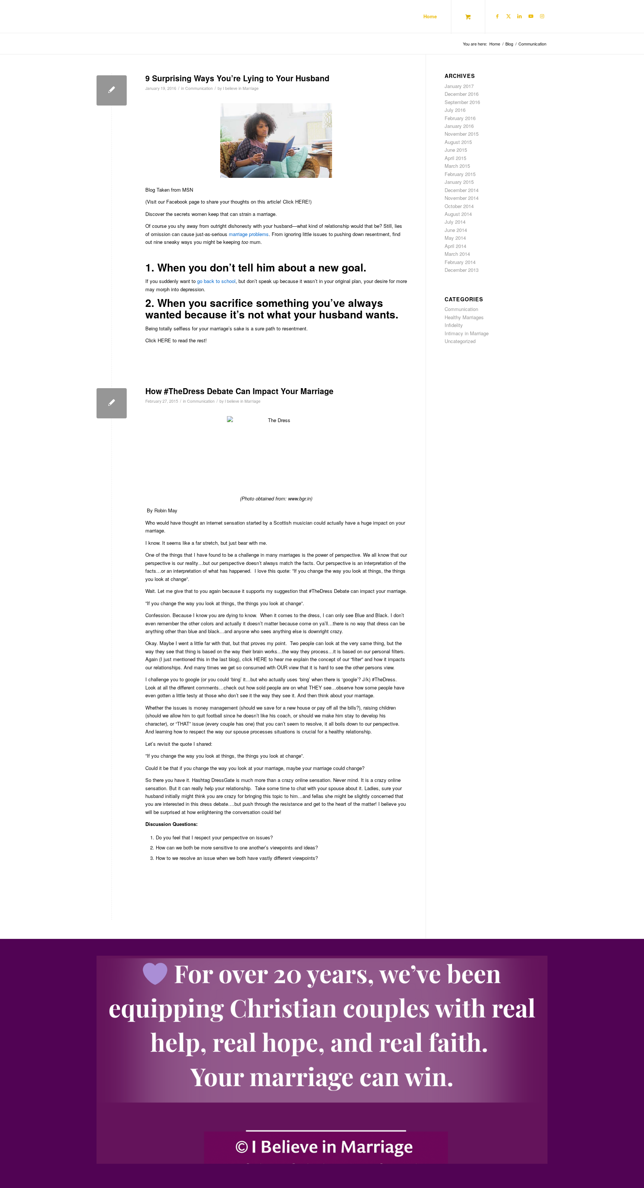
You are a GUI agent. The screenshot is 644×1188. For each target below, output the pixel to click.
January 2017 (459, 85)
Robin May (165, 510)
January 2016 (459, 125)
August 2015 (458, 141)
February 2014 (460, 261)
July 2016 (455, 109)
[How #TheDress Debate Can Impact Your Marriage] (112, 403)
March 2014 (457, 253)
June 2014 (456, 229)
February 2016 (460, 118)
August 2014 (458, 213)
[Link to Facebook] (497, 16)
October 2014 (459, 206)
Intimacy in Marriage (467, 333)
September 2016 (462, 102)
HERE (164, 340)
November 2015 (462, 133)
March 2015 (457, 165)
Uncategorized (460, 341)
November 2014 (462, 197)
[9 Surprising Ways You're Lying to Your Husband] (112, 90)
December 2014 (462, 190)
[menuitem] (430, 16)
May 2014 (455, 237)
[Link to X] (508, 16)
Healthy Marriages (464, 317)
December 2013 (462, 269)
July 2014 (455, 221)
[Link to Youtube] (530, 16)
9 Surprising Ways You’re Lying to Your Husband (237, 78)
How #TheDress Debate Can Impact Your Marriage (239, 390)
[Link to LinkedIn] (519, 16)
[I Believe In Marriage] (113, 16)
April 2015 (455, 157)
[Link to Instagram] (541, 16)
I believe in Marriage (241, 88)
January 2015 (459, 181)
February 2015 (460, 173)
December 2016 (462, 93)
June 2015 (456, 149)
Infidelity (454, 325)
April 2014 (455, 245)
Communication (199, 88)
